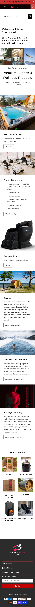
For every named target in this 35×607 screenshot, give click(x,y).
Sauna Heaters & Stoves (9, 511)
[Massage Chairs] (17, 235)
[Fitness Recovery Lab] (17, 6)
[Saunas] (17, 282)
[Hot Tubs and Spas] (17, 112)
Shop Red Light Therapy (13, 437)
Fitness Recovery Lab (20, 594)
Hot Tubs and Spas (13, 135)
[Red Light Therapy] (17, 396)
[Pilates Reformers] (17, 163)
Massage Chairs (12, 256)
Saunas (7, 298)
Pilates (25, 487)
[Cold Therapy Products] (17, 342)
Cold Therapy (25, 466)
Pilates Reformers (13, 180)
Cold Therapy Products (15, 360)
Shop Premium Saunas (12, 325)
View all (7, 265)
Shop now (8, 146)
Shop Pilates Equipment (13, 214)
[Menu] (1, 6)
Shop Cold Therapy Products (14, 379)
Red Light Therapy (13, 413)
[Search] (28, 6)
